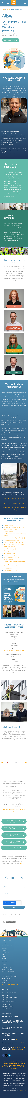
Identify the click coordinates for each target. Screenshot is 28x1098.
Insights (4, 956)
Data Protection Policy (14, 1063)
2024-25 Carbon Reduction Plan (14, 499)
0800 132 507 (19, 1043)
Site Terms (13, 1061)
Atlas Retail (5, 980)
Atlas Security (6, 982)
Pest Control (6, 1004)
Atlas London (6, 978)
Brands (8, 9)
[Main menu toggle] (25, 3)
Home (3, 9)
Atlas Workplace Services (10, 985)
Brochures (5, 961)
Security (4, 999)
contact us (23, 863)
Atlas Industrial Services (9, 976)
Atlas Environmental (8, 972)
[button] (14, 306)
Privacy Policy (7, 1061)
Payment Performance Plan (16, 1066)
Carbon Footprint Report (14, 1065)
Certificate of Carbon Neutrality (14, 503)
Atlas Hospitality (7, 974)
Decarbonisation (7, 1008)
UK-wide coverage (9, 216)
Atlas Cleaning (6, 967)
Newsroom (5, 952)
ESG (3, 954)
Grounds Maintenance (9, 1002)
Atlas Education (7, 969)
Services (4, 950)
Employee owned (7, 946)
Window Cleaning (7, 1006)
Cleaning (5, 995)
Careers (4, 959)
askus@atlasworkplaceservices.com (14, 650)
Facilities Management (9, 993)
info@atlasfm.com (19, 1047)
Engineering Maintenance (10, 997)
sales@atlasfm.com (17, 1049)
